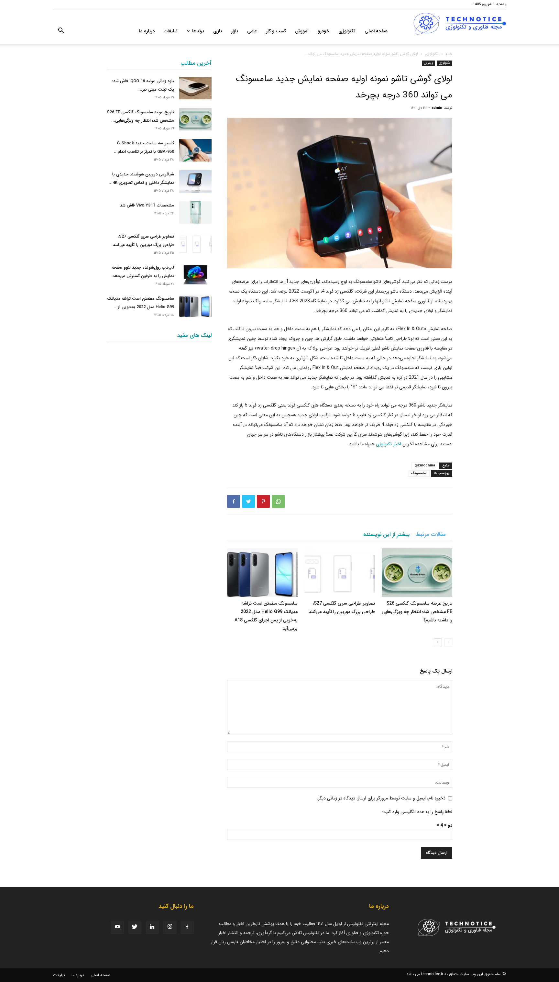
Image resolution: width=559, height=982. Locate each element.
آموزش (302, 31)
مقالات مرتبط (431, 534)
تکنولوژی (347, 31)
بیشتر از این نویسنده (386, 534)
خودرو (323, 31)
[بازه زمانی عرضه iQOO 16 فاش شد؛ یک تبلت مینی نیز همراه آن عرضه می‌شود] (195, 88)
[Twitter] (248, 501)
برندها (198, 31)
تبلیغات (171, 31)
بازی (217, 31)
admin (437, 108)
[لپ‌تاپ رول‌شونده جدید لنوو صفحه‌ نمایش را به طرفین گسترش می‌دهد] (195, 274)
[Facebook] (233, 501)
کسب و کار (276, 31)
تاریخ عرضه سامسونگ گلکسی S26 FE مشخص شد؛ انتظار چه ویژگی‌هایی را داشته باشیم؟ (417, 612)
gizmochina (424, 465)
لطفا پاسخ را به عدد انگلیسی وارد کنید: (417, 811)
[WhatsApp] (278, 501)
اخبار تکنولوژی (388, 444)
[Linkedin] (152, 927)
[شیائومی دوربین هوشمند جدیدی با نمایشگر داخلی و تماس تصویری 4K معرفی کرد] (195, 181)
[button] (61, 31)
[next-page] (438, 642)
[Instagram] (169, 927)
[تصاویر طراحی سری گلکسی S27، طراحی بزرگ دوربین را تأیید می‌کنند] (339, 572)
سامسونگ (419, 473)
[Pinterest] (263, 501)
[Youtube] (117, 927)
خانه (448, 54)
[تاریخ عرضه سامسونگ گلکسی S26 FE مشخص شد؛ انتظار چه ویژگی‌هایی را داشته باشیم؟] (417, 572)
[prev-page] (448, 642)
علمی (252, 31)
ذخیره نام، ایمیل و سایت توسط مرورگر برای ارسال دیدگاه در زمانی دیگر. (381, 798)
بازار (234, 31)
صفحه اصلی (376, 31)
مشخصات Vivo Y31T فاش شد (147, 205)
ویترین (428, 63)
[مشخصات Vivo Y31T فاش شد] (195, 212)
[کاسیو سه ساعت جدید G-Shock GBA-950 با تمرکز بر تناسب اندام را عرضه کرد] (195, 150)
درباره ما (147, 31)
